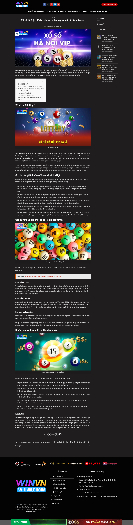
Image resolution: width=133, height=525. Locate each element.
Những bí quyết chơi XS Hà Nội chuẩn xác (29, 97)
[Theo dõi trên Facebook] (44, 4)
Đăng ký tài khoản (26, 91)
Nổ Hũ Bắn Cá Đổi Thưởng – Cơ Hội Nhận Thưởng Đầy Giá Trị (109, 37)
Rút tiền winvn (51, 11)
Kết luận (20, 100)
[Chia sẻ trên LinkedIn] (60, 434)
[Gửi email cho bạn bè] (53, 434)
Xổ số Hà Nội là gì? (23, 84)
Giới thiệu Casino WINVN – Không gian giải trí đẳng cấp (108, 47)
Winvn (43, 75)
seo (61, 26)
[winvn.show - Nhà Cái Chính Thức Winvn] (27, 4)
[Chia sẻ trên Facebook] (46, 434)
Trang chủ (29, 11)
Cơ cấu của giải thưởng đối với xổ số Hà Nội (30, 86)
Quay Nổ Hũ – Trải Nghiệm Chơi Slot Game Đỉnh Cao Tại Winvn (109, 67)
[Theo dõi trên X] (48, 4)
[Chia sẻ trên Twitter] (49, 434)
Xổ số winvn (83, 11)
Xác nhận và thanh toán (27, 95)
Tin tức (104, 11)
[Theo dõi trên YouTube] (58, 4)
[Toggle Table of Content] (42, 81)
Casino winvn (61, 11)
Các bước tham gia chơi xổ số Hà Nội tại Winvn (31, 89)
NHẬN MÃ (55, 504)
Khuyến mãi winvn (95, 11)
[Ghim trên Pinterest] (56, 434)
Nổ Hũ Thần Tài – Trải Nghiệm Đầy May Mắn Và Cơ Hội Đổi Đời (109, 77)
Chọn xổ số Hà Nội (26, 93)
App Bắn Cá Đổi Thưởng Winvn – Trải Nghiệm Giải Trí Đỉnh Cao (109, 57)
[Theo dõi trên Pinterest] (51, 4)
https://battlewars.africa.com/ (94, 486)
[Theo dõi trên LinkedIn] (55, 4)
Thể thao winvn (72, 11)
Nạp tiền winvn (39, 11)
